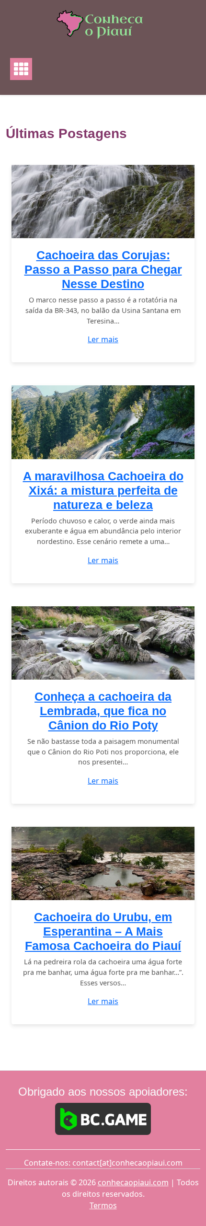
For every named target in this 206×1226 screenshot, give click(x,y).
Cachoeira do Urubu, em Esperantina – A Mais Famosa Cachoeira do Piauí (103, 931)
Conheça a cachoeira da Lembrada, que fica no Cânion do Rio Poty (103, 711)
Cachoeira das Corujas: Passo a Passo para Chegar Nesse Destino (103, 269)
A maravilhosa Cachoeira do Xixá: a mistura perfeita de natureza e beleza (103, 490)
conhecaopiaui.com (133, 1182)
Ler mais (103, 339)
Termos (103, 1205)
